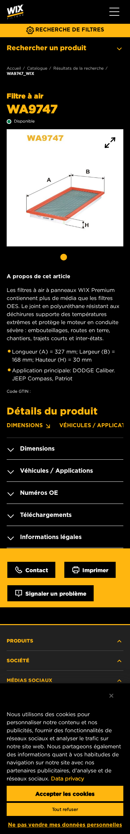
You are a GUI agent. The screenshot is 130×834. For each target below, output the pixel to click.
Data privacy (67, 778)
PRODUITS (20, 640)
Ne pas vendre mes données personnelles (65, 825)
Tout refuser (65, 809)
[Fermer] (111, 695)
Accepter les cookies (65, 793)
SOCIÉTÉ (18, 660)
